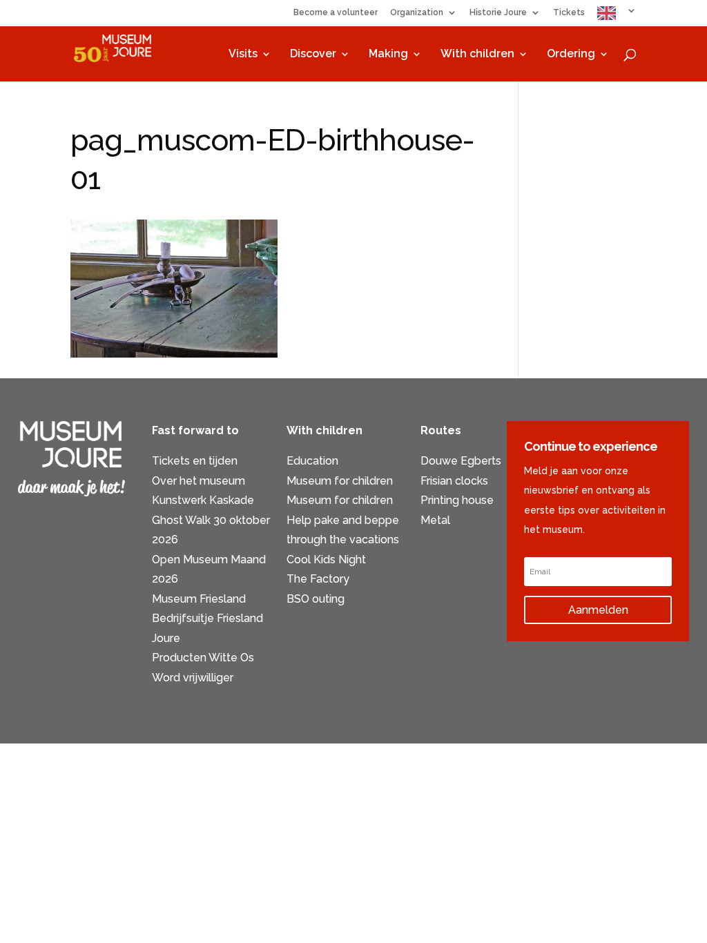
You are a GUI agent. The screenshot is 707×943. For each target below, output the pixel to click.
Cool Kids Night (326, 559)
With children (477, 54)
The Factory (318, 578)
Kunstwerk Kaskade (203, 500)
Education (312, 460)
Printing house (457, 500)
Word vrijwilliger (192, 677)
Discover (313, 54)
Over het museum (198, 480)
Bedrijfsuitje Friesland (207, 618)
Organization (416, 12)
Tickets (569, 12)
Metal (435, 520)
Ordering (571, 54)
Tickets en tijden (195, 460)
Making (388, 54)
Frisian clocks (454, 480)
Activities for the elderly (482, 539)
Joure (166, 638)
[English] (617, 16)
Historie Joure (498, 12)
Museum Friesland (199, 598)
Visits (243, 54)
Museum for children (340, 480)
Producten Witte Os (203, 657)
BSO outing (316, 598)
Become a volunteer (335, 12)
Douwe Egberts (460, 460)
